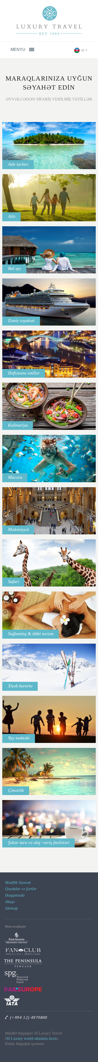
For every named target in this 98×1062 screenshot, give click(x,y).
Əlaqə (10, 902)
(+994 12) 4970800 (28, 1017)
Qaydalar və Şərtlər (20, 889)
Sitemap (11, 908)
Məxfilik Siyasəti (18, 882)
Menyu (18, 49)
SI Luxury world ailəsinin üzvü (31, 1038)
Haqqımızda (15, 895)
